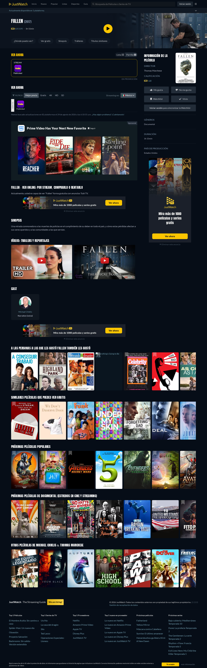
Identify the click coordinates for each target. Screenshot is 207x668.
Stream (18, 62)
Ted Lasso (45, 633)
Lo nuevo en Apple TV (115, 632)
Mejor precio (31, 95)
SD (62, 95)
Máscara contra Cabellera (148, 629)
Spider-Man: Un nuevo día (21, 628)
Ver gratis (45, 41)
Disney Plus (78, 633)
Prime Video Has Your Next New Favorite (56, 128)
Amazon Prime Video (83, 624)
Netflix (76, 620)
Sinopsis (62, 41)
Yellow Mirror (143, 624)
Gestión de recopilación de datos (123, 605)
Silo (42, 629)
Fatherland (141, 620)
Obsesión (13, 632)
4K (50, 95)
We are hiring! (55, 602)
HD (56, 95)
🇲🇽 (127, 95)
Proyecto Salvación (18, 636)
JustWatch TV (79, 637)
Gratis (43, 95)
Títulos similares (99, 41)
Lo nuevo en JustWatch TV (117, 641)
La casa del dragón (49, 624)
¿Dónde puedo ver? (23, 41)
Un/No (44, 620)
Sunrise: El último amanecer (149, 633)
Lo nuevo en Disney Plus (116, 636)
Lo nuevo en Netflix (114, 620)
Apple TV (77, 629)
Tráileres (78, 41)
